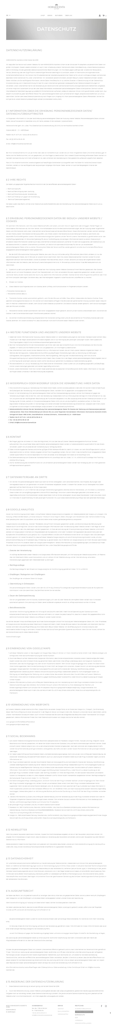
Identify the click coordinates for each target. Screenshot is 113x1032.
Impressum (79, 1020)
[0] (104, 15)
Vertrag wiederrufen (84, 1011)
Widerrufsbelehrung (83, 1008)
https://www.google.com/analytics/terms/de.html (29, 545)
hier (53, 590)
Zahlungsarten (63, 1011)
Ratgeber (58, 15)
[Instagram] (106, 1006)
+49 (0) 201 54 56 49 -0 (39, 1012)
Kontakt (61, 1008)
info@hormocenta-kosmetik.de (42, 1015)
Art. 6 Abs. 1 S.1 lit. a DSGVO (78, 569)
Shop (43, 15)
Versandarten (63, 1014)
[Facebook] (101, 1006)
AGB (76, 1017)
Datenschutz (80, 1014)
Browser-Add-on (71, 624)
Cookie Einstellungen (13, 636)
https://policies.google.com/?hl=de (65, 545)
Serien (49, 15)
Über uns (68, 15)
